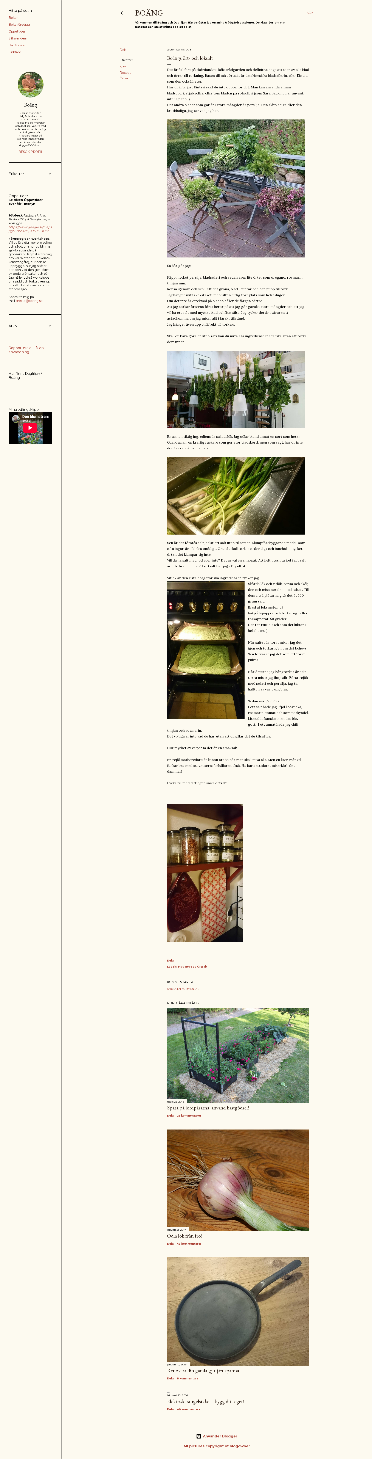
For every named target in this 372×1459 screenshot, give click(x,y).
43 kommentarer (189, 1243)
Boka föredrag (19, 25)
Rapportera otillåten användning (26, 350)
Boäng (149, 13)
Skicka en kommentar (183, 988)
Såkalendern (18, 38)
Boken (14, 18)
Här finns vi (17, 45)
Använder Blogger (220, 1436)
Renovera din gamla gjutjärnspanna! (204, 1370)
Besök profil (31, 152)
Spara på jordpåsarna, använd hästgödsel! (208, 1107)
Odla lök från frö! (184, 1235)
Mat (123, 67)
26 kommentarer (189, 1115)
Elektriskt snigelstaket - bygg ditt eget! (205, 1401)
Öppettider (17, 31)
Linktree (15, 52)
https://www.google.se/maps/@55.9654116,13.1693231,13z (30, 229)
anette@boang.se (29, 301)
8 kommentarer (188, 1378)
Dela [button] (123, 50)
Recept (125, 73)
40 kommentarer (189, 1409)
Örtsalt (125, 78)
